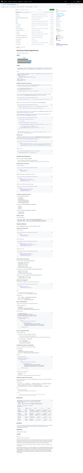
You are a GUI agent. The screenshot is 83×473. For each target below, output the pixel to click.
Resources (15, 1)
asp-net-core (58, 13)
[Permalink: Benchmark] (16, 397)
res (17, 19)
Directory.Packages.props (20, 30)
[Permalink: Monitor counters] (16, 215)
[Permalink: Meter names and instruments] (16, 259)
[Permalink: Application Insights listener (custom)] (16, 377)
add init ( (33, 26)
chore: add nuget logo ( (35, 19)
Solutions (9, 1)
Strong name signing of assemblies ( (37, 37)
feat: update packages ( (24, 12)
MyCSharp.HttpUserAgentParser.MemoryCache (29, 114)
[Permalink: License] (16, 434)
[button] (52, 68)
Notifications (69, 4)
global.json (18, 42)
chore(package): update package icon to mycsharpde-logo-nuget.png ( (42, 28)
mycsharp (4, 4)
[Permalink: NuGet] (16, 55)
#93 (42, 44)
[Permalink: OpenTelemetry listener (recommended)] (16, 345)
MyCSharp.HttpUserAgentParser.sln (22, 35)
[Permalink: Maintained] (16, 429)
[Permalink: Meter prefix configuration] (16, 280)
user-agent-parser (59, 16)
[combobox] (44, 9)
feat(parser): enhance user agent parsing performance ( (39, 42)
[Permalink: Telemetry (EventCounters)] (16, 156)
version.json (18, 44)
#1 (34, 26)
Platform (5, 1)
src (17, 21)
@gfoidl (25, 431)
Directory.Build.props (20, 28)
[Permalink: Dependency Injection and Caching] (16, 83)
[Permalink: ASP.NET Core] (16, 135)
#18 (42, 37)
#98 (38, 19)
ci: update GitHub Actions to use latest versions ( (38, 14)
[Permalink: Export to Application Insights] (16, 330)
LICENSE (18, 33)
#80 (48, 42)
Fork (74, 4)
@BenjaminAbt (20, 431)
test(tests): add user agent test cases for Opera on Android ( (40, 23)
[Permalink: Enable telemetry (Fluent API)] (16, 163)
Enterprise (26, 1)
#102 (28, 12)
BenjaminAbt (19, 12)
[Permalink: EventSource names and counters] (16, 194)
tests (17, 23)
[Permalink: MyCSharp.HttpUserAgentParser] (16, 50)
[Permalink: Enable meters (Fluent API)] (16, 228)
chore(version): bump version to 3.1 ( (37, 44)
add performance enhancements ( (36, 17)
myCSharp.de (20, 426)
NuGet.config (19, 39)
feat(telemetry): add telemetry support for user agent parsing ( (40, 33)
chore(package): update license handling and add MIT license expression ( (42, 21)
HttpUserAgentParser (11, 4)
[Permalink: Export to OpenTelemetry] (16, 301)
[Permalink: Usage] (16, 65)
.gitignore (18, 26)
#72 (41, 17)
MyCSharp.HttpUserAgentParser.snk (22, 37)
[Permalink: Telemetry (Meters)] (16, 224)
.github (18, 14)
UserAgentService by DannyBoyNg (30, 425)
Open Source (20, 1)
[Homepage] (2, 1)
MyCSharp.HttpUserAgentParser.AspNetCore (31, 138)
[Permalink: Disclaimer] (16, 423)
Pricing (30, 1)
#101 (46, 14)
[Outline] (53, 47)
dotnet (62, 13)
